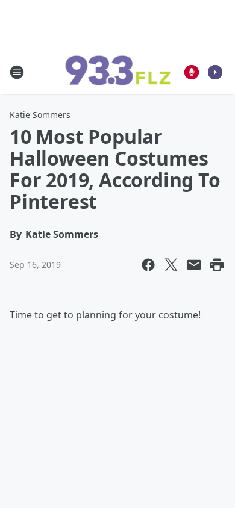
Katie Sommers (40, 114)
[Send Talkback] (191, 72)
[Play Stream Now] (215, 72)
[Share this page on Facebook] (148, 264)
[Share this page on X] (171, 264)
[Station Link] (117, 72)
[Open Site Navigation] (17, 72)
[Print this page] (216, 264)
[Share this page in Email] (194, 264)
